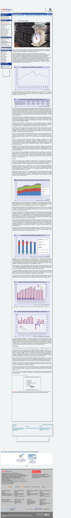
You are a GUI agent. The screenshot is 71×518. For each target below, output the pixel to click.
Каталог (3, 39)
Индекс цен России (5, 29)
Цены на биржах (5, 32)
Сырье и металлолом (45, 490)
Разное (14, 426)
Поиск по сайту (6, 66)
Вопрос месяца (5, 33)
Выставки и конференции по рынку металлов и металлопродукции (20, 451)
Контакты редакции (40, 513)
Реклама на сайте (40, 515)
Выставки (4, 58)
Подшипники (4, 43)
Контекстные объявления (31, 501)
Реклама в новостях (30, 502)
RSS (11, 486)
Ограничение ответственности (45, 503)
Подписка (4, 52)
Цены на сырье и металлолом (45, 493)
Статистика (4, 28)
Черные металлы (5, 21)
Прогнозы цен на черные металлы (8, 494)
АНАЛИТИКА (4, 20)
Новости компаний (5, 17)
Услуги (15, 503)
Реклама (50, 15)
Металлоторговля (5, 38)
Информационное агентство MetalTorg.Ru (10, 473)
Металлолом (4, 25)
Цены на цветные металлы (19, 493)
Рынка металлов (5, 16)
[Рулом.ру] (29, 510)
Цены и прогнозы (5, 36)
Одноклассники (27, 486)
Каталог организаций (5, 500)
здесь (37, 389)
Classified (15, 424)
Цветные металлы (19, 490)
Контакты (4, 62)
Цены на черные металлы (6, 493)
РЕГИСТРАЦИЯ (4, 13)
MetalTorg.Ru (43, 499)
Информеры (4, 56)
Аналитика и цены (20, 15)
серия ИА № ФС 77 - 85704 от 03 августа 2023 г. (11, 477)
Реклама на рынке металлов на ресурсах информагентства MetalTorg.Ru (19, 429)
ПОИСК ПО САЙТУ (5, 64)
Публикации (4, 34)
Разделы (4, 55)
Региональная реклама (31, 503)
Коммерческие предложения (7, 495)
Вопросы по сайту (43, 502)
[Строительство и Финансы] (46, 510)
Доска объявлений (38, 15)
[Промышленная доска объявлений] (13, 510)
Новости (14, 15)
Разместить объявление (47, 424)
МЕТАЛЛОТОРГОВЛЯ (6, 37)
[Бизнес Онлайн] (20, 510)
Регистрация (6, 51)
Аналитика (3, 492)
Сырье (3, 26)
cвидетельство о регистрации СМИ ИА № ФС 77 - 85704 (21, 514)
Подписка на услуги (40, 514)
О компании (4, 60)
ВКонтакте (18, 486)
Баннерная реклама (30, 500)
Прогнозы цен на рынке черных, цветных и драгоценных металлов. (46, 429)
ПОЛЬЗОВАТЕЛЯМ (5, 50)
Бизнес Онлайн (36, 486)
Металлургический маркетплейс (32, 428)
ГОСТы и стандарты (6, 45)
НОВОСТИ (3, 15)
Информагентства (5, 19)
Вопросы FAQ (4, 54)
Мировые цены (5, 30)
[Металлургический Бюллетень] (38, 510)
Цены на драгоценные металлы (32, 493)
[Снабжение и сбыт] (5, 510)
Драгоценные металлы (6, 24)
